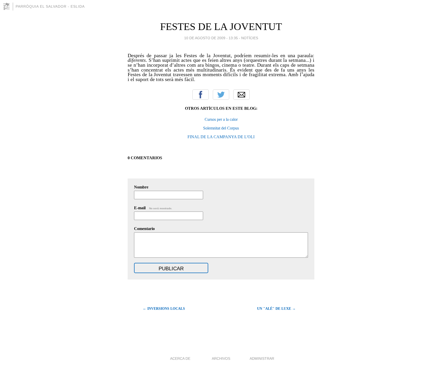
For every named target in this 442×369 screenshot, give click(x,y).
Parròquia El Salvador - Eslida (50, 6)
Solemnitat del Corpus (221, 128)
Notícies (249, 38)
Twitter (221, 94)
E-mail (153, 208)
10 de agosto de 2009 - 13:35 (211, 38)
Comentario (144, 228)
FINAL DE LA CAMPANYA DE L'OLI (221, 137)
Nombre (141, 187)
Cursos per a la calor (221, 119)
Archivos (221, 358)
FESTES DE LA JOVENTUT (221, 26)
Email (241, 94)
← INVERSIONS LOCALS (164, 309)
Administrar (262, 358)
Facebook (200, 94)
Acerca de (180, 358)
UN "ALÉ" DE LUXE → (276, 309)
